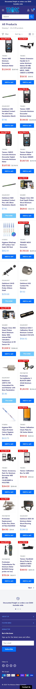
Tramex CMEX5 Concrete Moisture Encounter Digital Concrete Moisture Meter (9, 157)
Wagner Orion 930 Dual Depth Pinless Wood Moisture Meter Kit (27, 201)
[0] (32, 10)
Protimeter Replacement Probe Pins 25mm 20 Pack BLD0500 (8, 522)
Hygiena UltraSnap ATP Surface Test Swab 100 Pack (9, 244)
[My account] (28, 10)
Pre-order (9, 216)
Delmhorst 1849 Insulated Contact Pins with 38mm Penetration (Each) (8, 201)
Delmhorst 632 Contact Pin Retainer (25, 285)
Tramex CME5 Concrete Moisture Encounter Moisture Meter (27, 112)
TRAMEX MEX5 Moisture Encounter (25, 244)
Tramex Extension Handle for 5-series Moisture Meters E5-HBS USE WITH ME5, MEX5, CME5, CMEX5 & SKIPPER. (27, 65)
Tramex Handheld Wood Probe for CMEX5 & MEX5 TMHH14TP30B (26, 562)
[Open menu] (3, 10)
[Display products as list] (33, 34)
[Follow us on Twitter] (7, 665)
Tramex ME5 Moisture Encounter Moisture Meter (7, 62)
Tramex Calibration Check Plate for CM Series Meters (27, 429)
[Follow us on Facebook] (3, 665)
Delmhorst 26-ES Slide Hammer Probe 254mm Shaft (8, 287)
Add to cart (9, 82)
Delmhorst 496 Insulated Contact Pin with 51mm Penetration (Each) (8, 112)
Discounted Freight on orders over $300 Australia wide (18, 3)
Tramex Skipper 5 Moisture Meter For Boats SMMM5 (26, 154)
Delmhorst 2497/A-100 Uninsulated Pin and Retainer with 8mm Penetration (8, 385)
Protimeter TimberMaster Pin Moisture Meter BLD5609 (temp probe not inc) (8, 567)
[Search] (31, 16)
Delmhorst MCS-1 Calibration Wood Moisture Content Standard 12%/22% (27, 331)
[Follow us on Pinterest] (11, 665)
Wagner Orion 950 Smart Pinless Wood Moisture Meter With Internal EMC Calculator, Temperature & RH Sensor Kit (9, 336)
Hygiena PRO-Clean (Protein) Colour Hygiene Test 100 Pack (7, 431)
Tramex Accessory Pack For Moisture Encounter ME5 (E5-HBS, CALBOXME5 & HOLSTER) (9, 477)
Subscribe (9, 649)
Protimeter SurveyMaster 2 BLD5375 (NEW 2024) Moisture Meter (26, 381)
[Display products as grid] (30, 34)
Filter (7, 34)
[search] (15, 16)
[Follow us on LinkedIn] (14, 665)
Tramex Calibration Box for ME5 (27, 472)
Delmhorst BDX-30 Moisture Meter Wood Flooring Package (27, 522)
